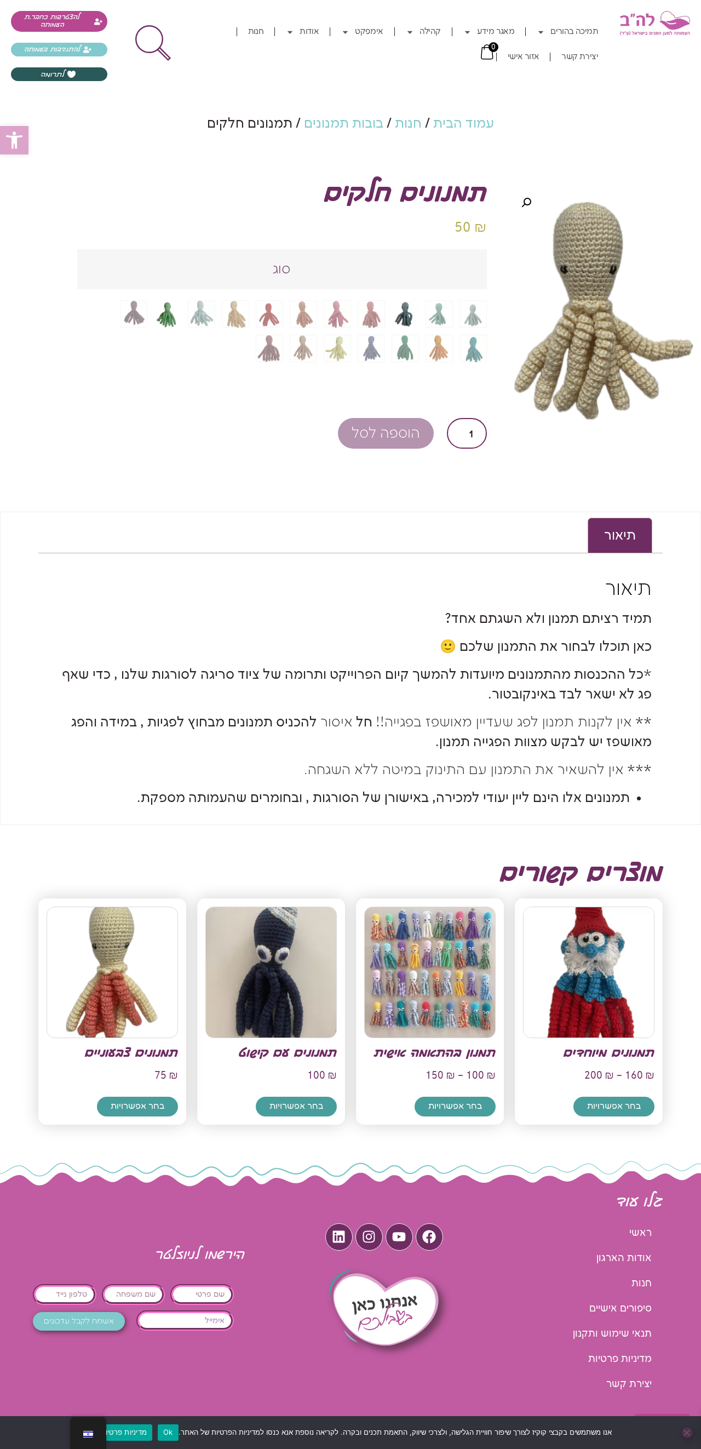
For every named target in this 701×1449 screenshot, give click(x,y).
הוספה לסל (386, 433)
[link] (14, 140)
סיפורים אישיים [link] (620, 1308)
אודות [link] (309, 31)
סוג (282, 269)
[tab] (620, 535)
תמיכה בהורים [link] (574, 31)
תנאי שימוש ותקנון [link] (612, 1333)
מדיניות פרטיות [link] (620, 1359)
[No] (687, 1432)
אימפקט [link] (369, 31)
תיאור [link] (620, 536)
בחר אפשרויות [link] (614, 1106)
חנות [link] (256, 31)
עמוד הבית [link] (463, 124)
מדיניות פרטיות (124, 1432)
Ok (168, 1432)
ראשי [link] (640, 1233)
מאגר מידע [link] (496, 31)
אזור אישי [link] (523, 57)
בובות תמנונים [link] (343, 124)
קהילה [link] (430, 31)
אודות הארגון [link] (624, 1258)
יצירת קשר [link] (579, 57)
